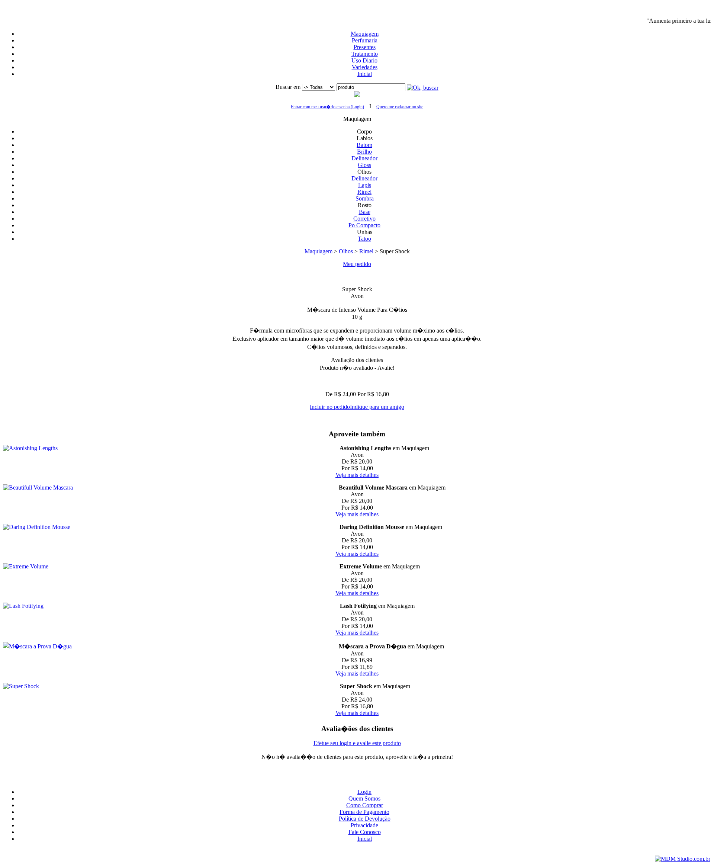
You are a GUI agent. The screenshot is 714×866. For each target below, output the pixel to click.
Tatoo (364, 238)
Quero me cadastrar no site (399, 106)
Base (364, 212)
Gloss (364, 165)
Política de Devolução (364, 818)
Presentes (365, 47)
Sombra (365, 198)
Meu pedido (357, 264)
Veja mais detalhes (357, 475)
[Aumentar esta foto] (357, 276)
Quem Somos (364, 798)
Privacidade (364, 825)
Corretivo (364, 218)
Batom (364, 145)
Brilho (364, 151)
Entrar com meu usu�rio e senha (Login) (327, 106)
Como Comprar (364, 805)
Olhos (346, 251)
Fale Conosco (364, 832)
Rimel (364, 192)
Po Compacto (364, 225)
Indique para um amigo (377, 407)
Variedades (364, 67)
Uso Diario (364, 60)
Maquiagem (365, 34)
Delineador (364, 158)
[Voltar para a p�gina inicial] (357, 6)
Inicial (364, 74)
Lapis (364, 185)
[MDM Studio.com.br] (682, 859)
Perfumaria (364, 40)
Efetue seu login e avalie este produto (357, 743)
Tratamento (364, 54)
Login (364, 792)
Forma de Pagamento (364, 812)
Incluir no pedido (330, 407)
